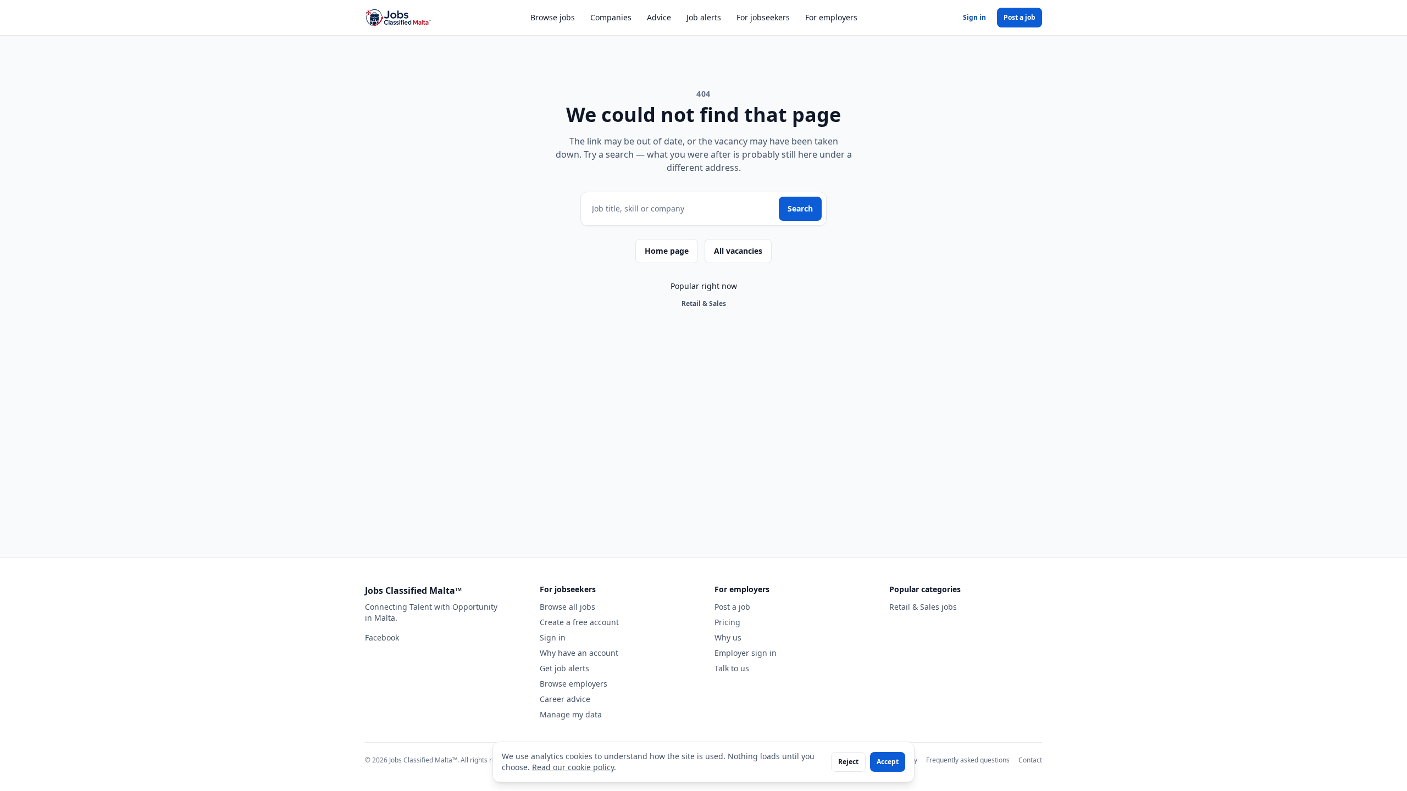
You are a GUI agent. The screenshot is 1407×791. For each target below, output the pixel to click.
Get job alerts (564, 668)
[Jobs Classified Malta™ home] (398, 17)
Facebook (382, 637)
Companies (611, 17)
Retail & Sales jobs (923, 606)
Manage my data (571, 714)
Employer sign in (745, 653)
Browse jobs (552, 17)
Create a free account (579, 622)
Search (800, 208)
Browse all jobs (567, 606)
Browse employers (573, 683)
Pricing (727, 622)
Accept (888, 761)
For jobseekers (763, 17)
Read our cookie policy (573, 767)
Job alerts (703, 17)
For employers (831, 17)
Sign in (974, 17)
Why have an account (579, 653)
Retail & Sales (704, 303)
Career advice (565, 699)
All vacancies (738, 251)
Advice (659, 17)
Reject (848, 761)
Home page (667, 251)
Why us (727, 637)
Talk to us (731, 668)
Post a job (1019, 17)
